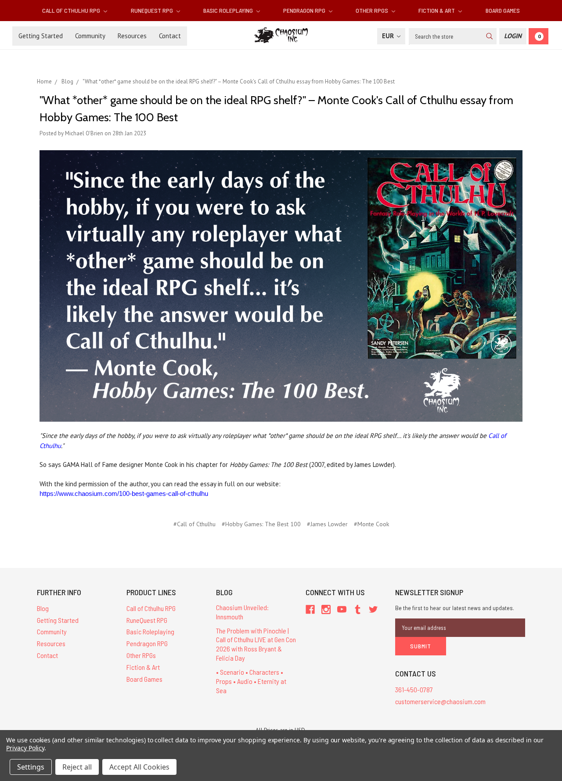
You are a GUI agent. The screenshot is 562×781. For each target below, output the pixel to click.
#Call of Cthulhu (194, 524)
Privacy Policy (25, 748)
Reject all (77, 767)
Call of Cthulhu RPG (71, 10)
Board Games (503, 10)
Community (90, 36)
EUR (389, 36)
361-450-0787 (414, 689)
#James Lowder (327, 524)
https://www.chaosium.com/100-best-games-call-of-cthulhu (124, 493)
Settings (30, 767)
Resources (132, 36)
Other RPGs (372, 10)
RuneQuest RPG (152, 10)
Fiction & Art (437, 10)
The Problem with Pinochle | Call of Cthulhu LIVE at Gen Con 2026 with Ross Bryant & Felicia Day (256, 644)
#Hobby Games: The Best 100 (261, 524)
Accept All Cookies (139, 767)
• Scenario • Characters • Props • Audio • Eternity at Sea (251, 681)
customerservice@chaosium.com (440, 701)
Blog (43, 608)
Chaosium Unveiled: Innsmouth (242, 612)
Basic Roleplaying (228, 10)
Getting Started (40, 36)
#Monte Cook (371, 524)
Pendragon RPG (305, 10)
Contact (170, 36)
